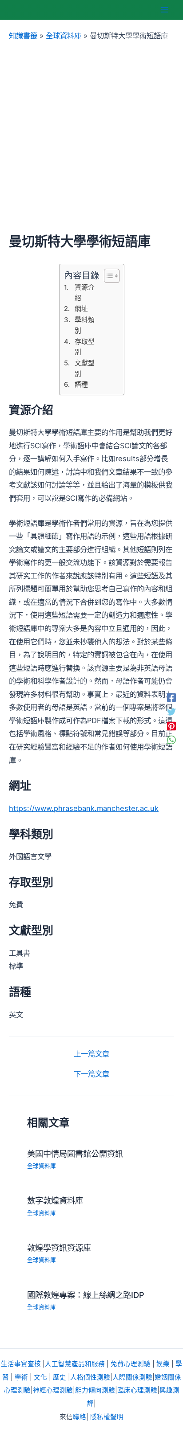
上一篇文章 (91, 1053)
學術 (21, 1377)
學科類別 (85, 325)
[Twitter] (171, 711)
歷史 (59, 1377)
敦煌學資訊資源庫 (59, 1248)
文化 (40, 1377)
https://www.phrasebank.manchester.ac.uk (84, 808)
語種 (81, 385)
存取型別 (85, 347)
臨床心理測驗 (137, 1390)
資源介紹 (85, 292)
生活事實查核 (21, 1364)
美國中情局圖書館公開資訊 (75, 1154)
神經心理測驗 (53, 1390)
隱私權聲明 (106, 1417)
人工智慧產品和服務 (75, 1364)
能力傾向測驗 (95, 1390)
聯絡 (79, 1417)
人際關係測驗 (132, 1377)
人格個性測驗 (90, 1377)
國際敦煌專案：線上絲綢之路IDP (85, 1295)
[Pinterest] (171, 726)
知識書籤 (23, 35)
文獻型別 (85, 368)
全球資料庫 (63, 35)
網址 (81, 309)
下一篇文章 (91, 1073)
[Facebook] (171, 697)
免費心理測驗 (131, 1364)
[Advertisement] (91, 137)
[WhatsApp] (171, 740)
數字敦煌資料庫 (55, 1200)
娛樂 (163, 1364)
